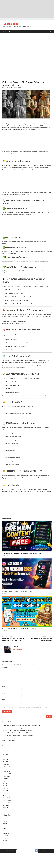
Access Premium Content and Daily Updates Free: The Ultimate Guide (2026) (22, 553)
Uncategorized (6, 835)
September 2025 (7, 778)
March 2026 (6, 764)
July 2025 (5, 783)
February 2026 (6, 766)
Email (4, 693)
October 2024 (6, 805)
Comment (5, 667)
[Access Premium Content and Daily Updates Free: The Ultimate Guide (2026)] (27, 536)
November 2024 (7, 802)
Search (4, 714)
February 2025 (6, 795)
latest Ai (5, 828)
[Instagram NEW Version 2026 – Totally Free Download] (27, 574)
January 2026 (6, 769)
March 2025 (6, 793)
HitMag (49, 850)
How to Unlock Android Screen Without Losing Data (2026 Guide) (19, 732)
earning (5, 823)
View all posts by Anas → (18, 649)
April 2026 (5, 761)
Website (4, 699)
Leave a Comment (17, 87)
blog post (5, 818)
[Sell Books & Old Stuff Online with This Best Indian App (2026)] (27, 612)
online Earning (6, 833)
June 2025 (5, 785)
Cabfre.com (10, 24)
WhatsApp (5, 840)
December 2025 (7, 771)
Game (4, 826)
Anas (11, 87)
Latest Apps (4, 79)
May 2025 (5, 788)
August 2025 (6, 781)
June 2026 (5, 757)
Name (4, 686)
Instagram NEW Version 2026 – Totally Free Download (17, 591)
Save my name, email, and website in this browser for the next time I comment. (24, 707)
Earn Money (6, 821)
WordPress (43, 850)
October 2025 (6, 776)
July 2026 (5, 754)
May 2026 (5, 759)
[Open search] (50, 31)
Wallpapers (6, 838)
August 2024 (6, 810)
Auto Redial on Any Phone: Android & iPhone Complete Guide (18, 735)
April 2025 (5, 790)
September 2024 (7, 807)
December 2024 (7, 800)
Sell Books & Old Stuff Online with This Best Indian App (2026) (19, 628)
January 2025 (6, 798)
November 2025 (7, 773)
